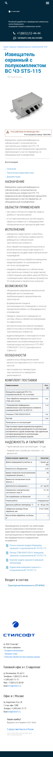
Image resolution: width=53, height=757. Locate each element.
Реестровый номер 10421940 (37, 135)
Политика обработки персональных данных (22, 656)
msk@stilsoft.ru (14, 711)
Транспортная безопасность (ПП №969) (26, 585)
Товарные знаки (11, 653)
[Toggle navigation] (46, 3)
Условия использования (14, 650)
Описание (11, 169)
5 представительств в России (20, 729)
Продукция (12, 47)
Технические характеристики (20, 173)
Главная (6, 47)
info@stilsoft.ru (14, 685)
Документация (13, 177)
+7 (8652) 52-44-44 (28, 33)
